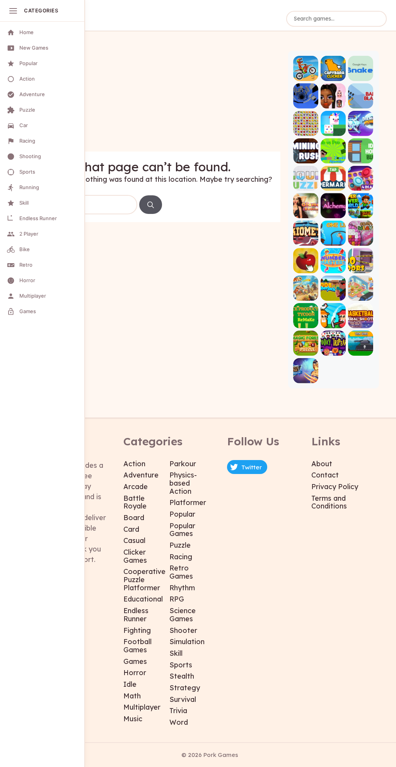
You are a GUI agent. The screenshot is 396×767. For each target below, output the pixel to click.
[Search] (150, 204)
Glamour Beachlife (305, 212)
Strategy (184, 687)
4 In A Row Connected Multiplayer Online (360, 184)
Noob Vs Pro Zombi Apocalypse (333, 157)
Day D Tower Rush (305, 294)
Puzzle (180, 545)
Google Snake (360, 74)
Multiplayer (141, 707)
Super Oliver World (360, 212)
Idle (130, 684)
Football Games (137, 645)
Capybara (333, 74)
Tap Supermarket (333, 184)
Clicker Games (135, 556)
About (321, 463)
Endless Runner (135, 614)
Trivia (178, 710)
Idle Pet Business (360, 294)
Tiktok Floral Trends (333, 102)
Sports (180, 664)
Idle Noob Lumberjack (333, 294)
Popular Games (182, 529)
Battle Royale (135, 502)
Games (135, 661)
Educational (143, 599)
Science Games (182, 614)
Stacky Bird (333, 129)
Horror (134, 672)
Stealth (181, 676)
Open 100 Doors (360, 266)
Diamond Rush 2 (360, 129)
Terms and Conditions (329, 502)
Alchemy (333, 212)
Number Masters (333, 266)
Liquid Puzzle (305, 184)
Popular (182, 514)
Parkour (182, 463)
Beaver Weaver (360, 239)
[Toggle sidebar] (13, 11)
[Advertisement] (156, 97)
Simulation (187, 641)
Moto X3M (305, 74)
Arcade (135, 486)
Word (178, 722)
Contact (325, 475)
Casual (134, 540)
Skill (176, 653)
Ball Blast (360, 102)
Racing (180, 556)
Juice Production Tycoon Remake (305, 321)
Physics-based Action (183, 483)
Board (133, 517)
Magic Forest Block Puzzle (305, 349)
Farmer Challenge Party (333, 321)
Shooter (183, 630)
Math (132, 695)
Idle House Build (360, 157)
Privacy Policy (334, 486)
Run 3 (306, 102)
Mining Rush (305, 157)
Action (134, 463)
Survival (182, 699)
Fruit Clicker (305, 266)
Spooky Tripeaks (333, 349)
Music (132, 718)
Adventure (141, 475)
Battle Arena (305, 376)
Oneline (333, 239)
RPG (176, 599)
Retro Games (181, 572)
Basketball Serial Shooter (360, 321)
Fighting (137, 630)
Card (131, 529)
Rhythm (182, 587)
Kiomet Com (305, 239)
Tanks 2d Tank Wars (360, 349)
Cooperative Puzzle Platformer (144, 579)
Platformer (187, 502)
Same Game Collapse (305, 129)
